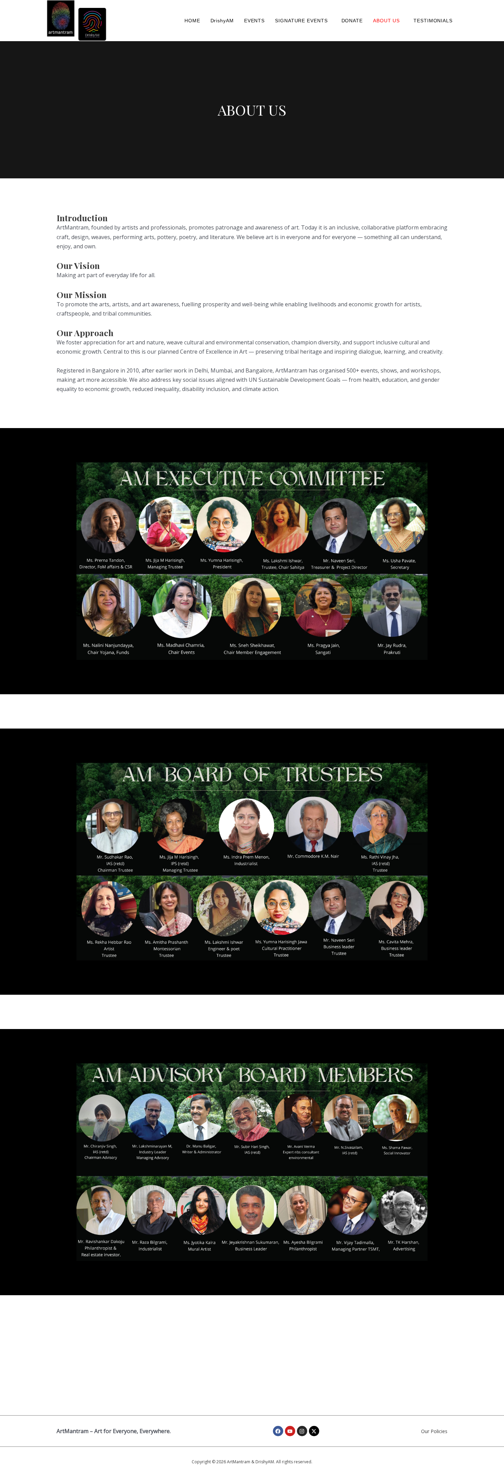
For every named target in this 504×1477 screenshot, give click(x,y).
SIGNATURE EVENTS (301, 20)
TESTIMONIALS (433, 20)
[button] (303, 20)
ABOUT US (386, 20)
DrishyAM (222, 20)
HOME (192, 20)
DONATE (352, 20)
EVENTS (254, 20)
